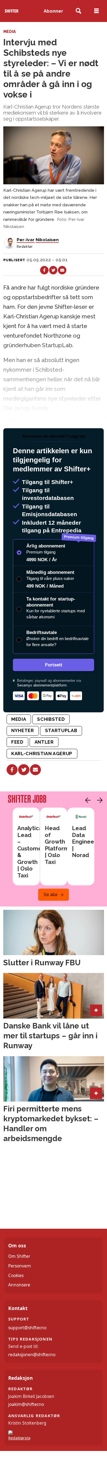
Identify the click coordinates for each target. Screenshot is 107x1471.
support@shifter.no (27, 1328)
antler (44, 742)
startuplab (61, 730)
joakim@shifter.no (26, 1404)
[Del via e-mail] (62, 270)
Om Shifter (19, 1256)
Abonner (53, 11)
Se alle (51, 894)
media (18, 719)
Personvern (19, 1266)
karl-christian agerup (41, 753)
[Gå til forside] (11, 11)
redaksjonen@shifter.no (31, 1355)
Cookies (16, 1275)
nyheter (22, 730)
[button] (86, 800)
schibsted (51, 719)
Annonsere (19, 1285)
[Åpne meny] (96, 11)
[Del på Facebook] (44, 270)
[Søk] (78, 11)
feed (17, 742)
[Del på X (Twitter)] (53, 270)
